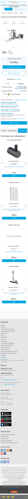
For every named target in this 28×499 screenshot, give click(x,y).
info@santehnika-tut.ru (10, 379)
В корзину (8, 9)
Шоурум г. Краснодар (7, 113)
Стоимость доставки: (7, 90)
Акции (2, 335)
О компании (4, 337)
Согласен (14, 491)
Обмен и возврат (5, 349)
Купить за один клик (14, 73)
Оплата (3, 325)
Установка (15, 123)
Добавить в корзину (15, 67)
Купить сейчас (18, 9)
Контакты (3, 339)
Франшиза (3, 357)
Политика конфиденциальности (9, 351)
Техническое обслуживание (8, 331)
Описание (4, 130)
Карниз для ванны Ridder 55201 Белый (14, 251)
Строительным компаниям (8, 343)
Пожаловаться (4, 438)
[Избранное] (5, 22)
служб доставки (16, 94)
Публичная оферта (5, 347)
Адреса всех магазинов (21, 100)
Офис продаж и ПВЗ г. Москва (9, 106)
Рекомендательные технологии (9, 353)
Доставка (3, 327)
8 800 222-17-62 (20, 118)
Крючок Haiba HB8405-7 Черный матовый (14, 166)
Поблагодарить (5, 436)
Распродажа (4, 333)
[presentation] (3, 36)
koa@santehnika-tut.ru (9, 384)
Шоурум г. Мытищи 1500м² (8, 102)
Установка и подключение (7, 329)
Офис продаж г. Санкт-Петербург (10, 110)
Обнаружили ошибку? (6, 440)
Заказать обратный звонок (8, 434)
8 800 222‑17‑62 (6, 369)
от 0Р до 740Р (22, 90)
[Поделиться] (23, 22)
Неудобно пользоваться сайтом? (9, 442)
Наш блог (3, 355)
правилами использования (16, 476)
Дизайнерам (4, 341)
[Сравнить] (13, 22)
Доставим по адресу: (7, 86)
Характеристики (12, 130)
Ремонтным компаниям (7, 345)
